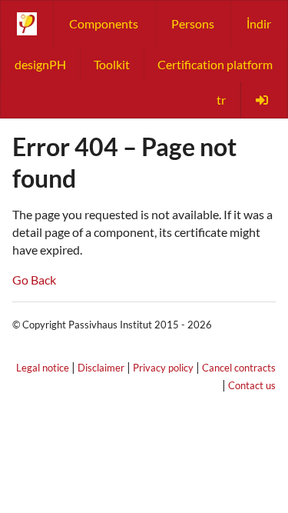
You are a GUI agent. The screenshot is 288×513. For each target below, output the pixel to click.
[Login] (263, 100)
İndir (259, 23)
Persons (192, 23)
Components (103, 23)
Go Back (34, 279)
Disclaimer (101, 367)
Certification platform (215, 64)
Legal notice (42, 367)
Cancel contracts (239, 367)
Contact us (252, 385)
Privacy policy (163, 367)
